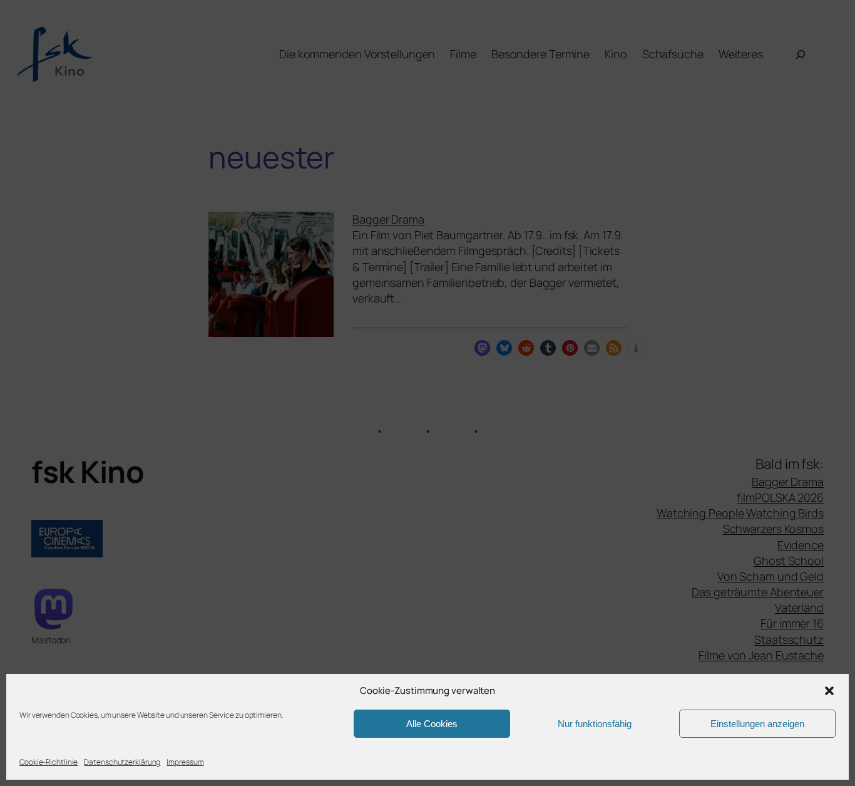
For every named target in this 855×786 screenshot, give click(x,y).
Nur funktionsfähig (595, 723)
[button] (829, 691)
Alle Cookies (432, 723)
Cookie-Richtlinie (48, 762)
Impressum (184, 762)
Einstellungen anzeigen (757, 723)
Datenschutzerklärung (122, 762)
